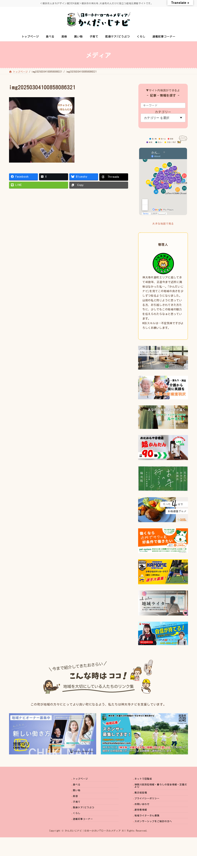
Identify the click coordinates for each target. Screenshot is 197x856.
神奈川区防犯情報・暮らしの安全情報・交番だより (160, 785)
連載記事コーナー (83, 819)
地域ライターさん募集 (146, 815)
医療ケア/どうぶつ (83, 807)
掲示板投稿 (140, 792)
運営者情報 (140, 809)
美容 (75, 796)
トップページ (80, 778)
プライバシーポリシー (146, 798)
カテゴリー (163, 112)
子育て (76, 801)
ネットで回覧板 (143, 778)
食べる (76, 784)
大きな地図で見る (163, 223)
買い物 (76, 790)
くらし (76, 813)
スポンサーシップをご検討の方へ (153, 821)
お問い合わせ (141, 804)
